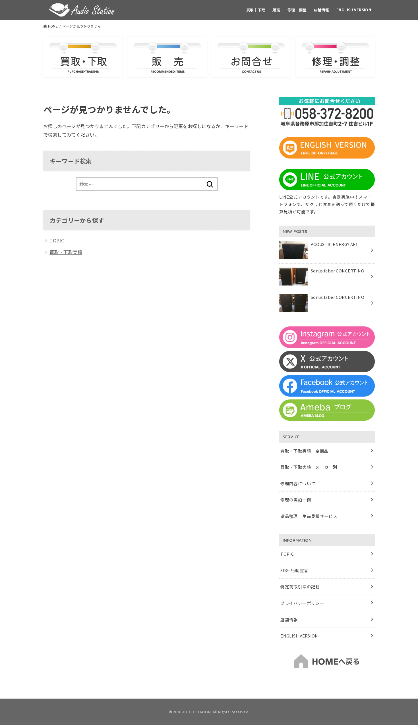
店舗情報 (321, 10)
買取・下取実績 (65, 252)
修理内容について (297, 483)
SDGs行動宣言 (294, 570)
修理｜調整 (297, 10)
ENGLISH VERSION (353, 10)
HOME (53, 26)
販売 (276, 10)
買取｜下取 (255, 10)
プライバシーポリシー (302, 603)
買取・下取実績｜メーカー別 (308, 467)
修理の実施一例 (295, 500)
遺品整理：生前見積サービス (308, 516)
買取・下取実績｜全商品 (304, 451)
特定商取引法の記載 (300, 586)
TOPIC (56, 240)
